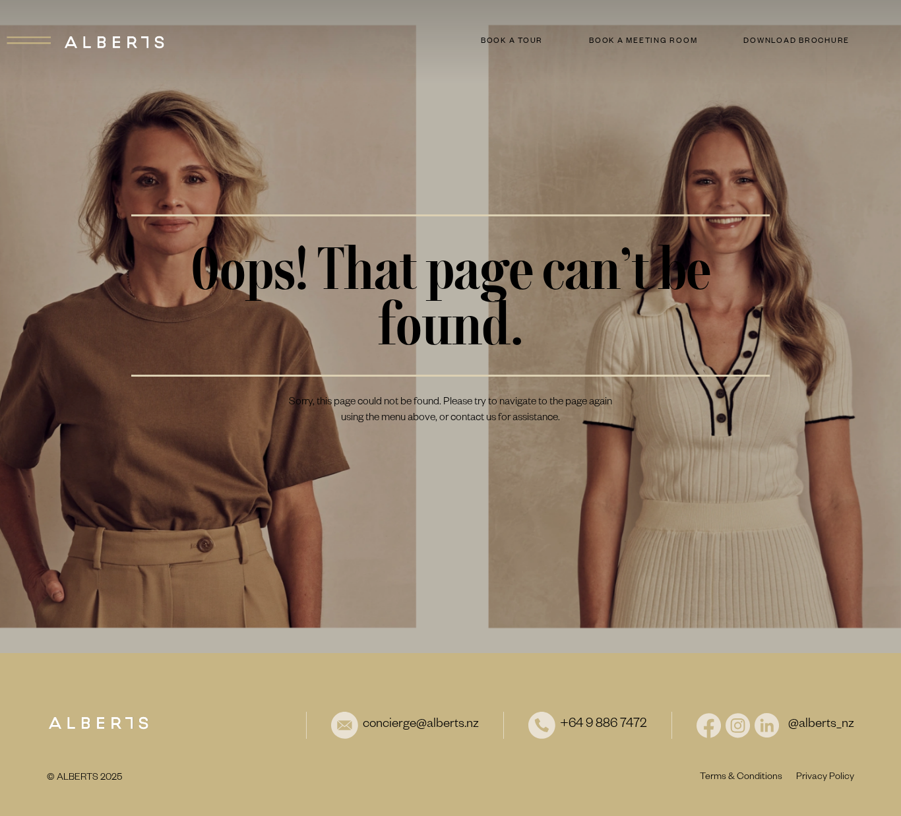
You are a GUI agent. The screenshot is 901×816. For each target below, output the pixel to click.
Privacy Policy (825, 777)
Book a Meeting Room (643, 42)
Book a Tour (512, 42)
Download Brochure (796, 42)
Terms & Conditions (741, 777)
